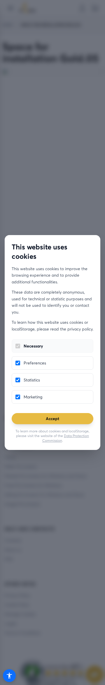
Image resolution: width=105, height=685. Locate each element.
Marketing (33, 397)
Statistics (32, 380)
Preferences (35, 363)
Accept (52, 418)
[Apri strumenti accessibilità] (9, 675)
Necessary (33, 346)
